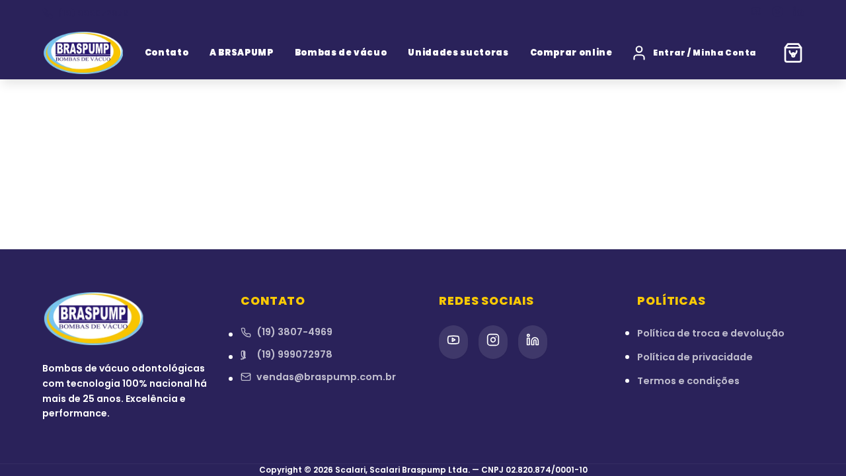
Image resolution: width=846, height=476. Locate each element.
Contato (167, 52)
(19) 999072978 (93, 13)
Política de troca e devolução (711, 333)
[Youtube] (756, 13)
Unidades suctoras (458, 52)
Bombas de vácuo (341, 52)
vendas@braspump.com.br (326, 376)
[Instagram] (777, 13)
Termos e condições (688, 380)
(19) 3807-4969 (294, 331)
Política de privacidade (695, 357)
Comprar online (571, 52)
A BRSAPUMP (242, 52)
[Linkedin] (798, 13)
